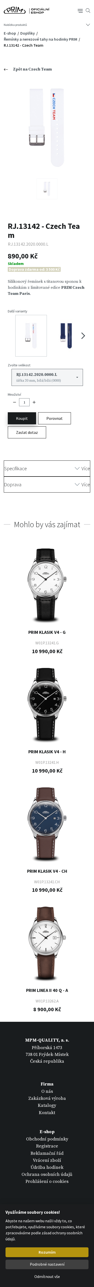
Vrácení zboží (47, 1160)
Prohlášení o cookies (47, 1181)
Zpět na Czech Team (32, 69)
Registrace (47, 1146)
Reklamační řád (47, 1153)
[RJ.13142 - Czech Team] (47, 127)
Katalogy (47, 1105)
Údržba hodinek (47, 1167)
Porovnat (54, 418)
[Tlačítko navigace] (80, 10)
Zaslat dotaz (27, 432)
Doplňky (28, 33)
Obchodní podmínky (47, 1139)
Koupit (22, 418)
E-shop (10, 33)
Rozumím (47, 1252)
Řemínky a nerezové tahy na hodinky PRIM (41, 39)
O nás (47, 1091)
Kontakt (47, 1113)
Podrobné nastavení (47, 1264)
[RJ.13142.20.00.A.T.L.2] (47, 188)
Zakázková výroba (47, 1098)
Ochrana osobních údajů (47, 1174)
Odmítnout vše (47, 1276)
